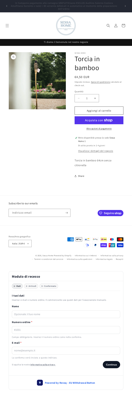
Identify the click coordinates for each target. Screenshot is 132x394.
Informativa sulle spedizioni (79, 259)
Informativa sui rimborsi (86, 255)
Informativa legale (104, 259)
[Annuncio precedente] (6, 6)
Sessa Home (47, 255)
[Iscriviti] (66, 213)
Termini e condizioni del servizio (48, 259)
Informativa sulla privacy (112, 255)
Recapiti (119, 259)
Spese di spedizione (100, 82)
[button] (7, 25)
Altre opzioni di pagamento (99, 128)
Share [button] (81, 175)
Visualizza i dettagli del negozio (95, 150)
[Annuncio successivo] (125, 6)
